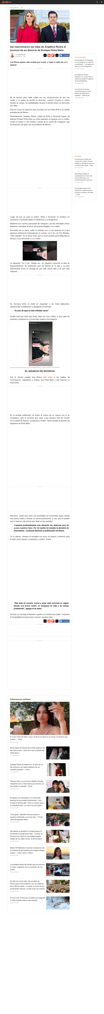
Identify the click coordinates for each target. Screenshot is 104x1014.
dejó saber (48, 377)
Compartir (66, 55)
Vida (22, 7)
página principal (14, 7)
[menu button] (101, 2)
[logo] (6, 2)
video (46, 230)
